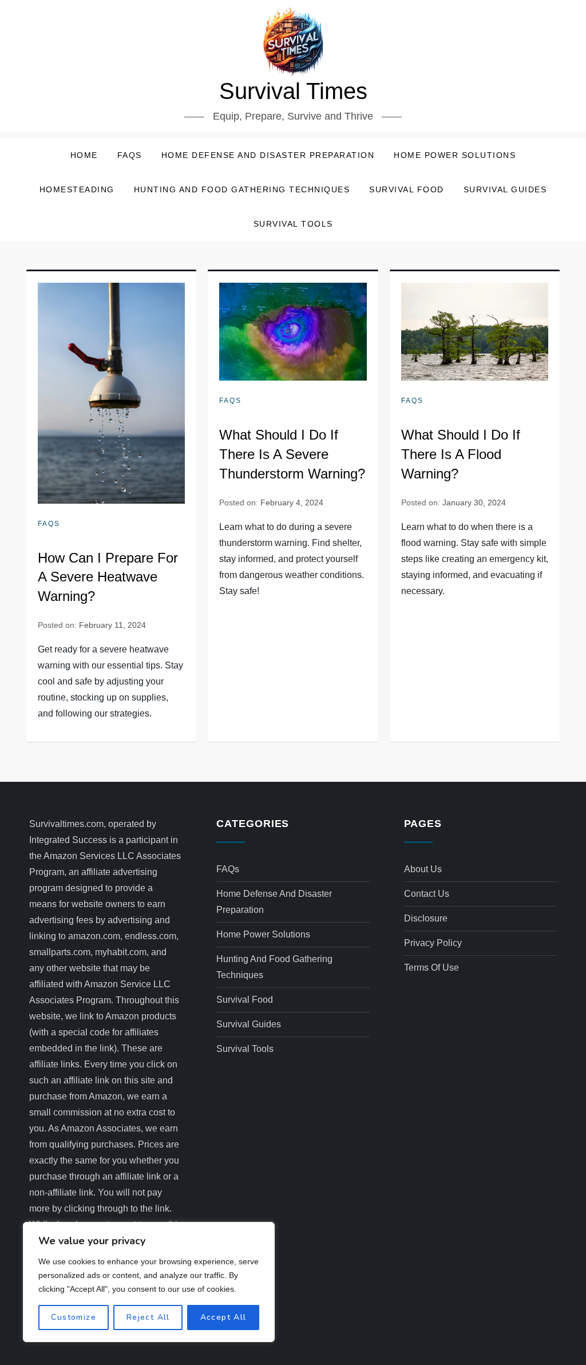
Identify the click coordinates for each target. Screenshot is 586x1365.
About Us (423, 869)
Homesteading (76, 189)
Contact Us (426, 894)
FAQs (129, 155)
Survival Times (293, 91)
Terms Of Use (431, 967)
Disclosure (426, 918)
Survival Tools (293, 223)
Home (84, 155)
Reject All (148, 1317)
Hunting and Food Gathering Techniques (242, 189)
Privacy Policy (433, 943)
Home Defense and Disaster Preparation (268, 155)
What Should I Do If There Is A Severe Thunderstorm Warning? (292, 454)
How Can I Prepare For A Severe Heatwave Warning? (108, 577)
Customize (73, 1317)
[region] (149, 1282)
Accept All (223, 1317)
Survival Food (406, 189)
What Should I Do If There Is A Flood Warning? (460, 454)
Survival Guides (505, 189)
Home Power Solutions (455, 155)
